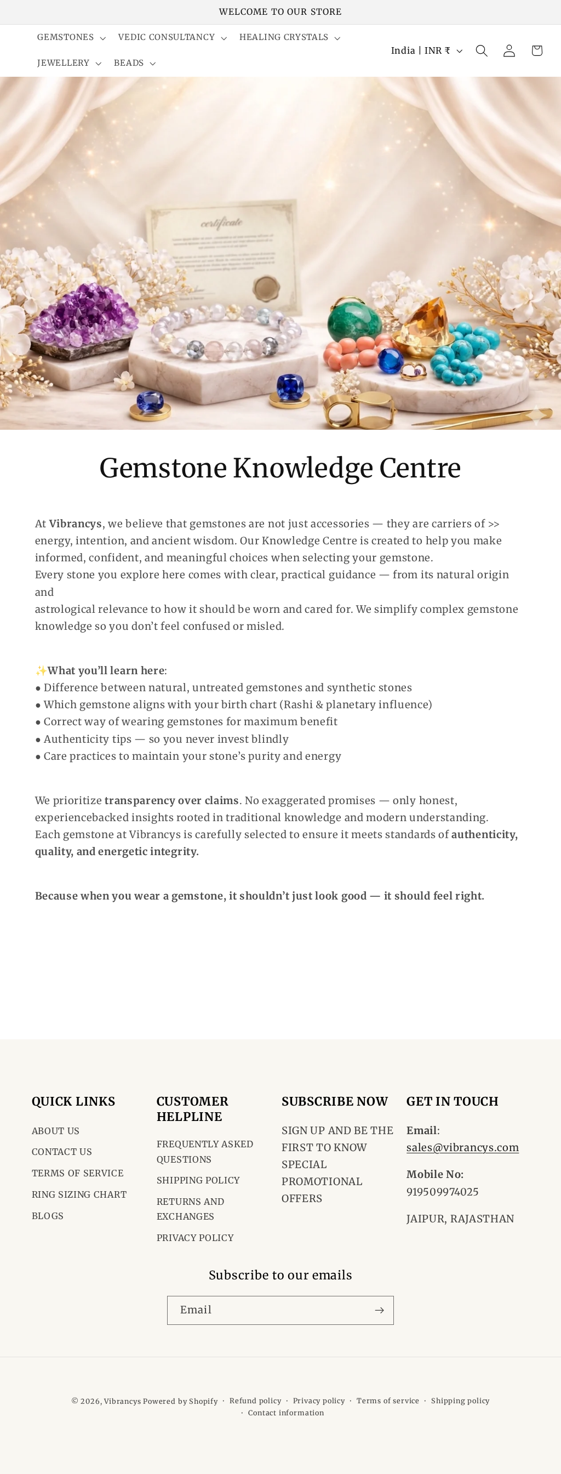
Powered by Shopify (180, 1401)
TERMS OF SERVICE (78, 1173)
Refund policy (255, 1401)
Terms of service (388, 1401)
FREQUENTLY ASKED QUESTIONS (205, 1151)
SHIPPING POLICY (198, 1180)
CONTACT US (62, 1151)
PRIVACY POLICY (195, 1237)
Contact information (286, 1413)
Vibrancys (122, 1401)
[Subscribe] (379, 1310)
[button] (70, 38)
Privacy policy (319, 1401)
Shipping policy (460, 1401)
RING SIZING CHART (79, 1194)
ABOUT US (56, 1130)
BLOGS (48, 1215)
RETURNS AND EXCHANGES (191, 1209)
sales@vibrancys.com (463, 1147)
